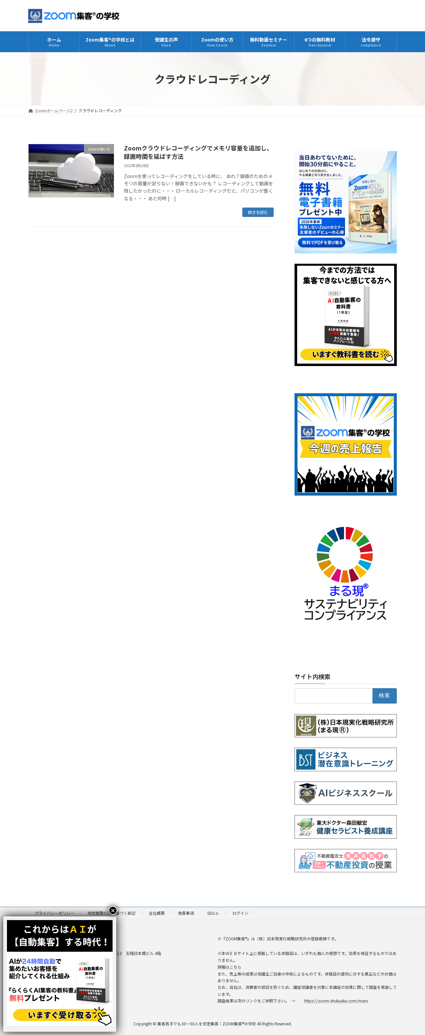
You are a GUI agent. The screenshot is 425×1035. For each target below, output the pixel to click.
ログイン (240, 913)
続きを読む (258, 212)
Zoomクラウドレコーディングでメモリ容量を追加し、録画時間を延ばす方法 (198, 151)
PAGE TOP (409, 997)
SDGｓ (213, 913)
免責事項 (186, 913)
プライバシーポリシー (54, 913)
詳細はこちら (229, 967)
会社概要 (157, 913)
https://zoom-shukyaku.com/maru (336, 1000)
